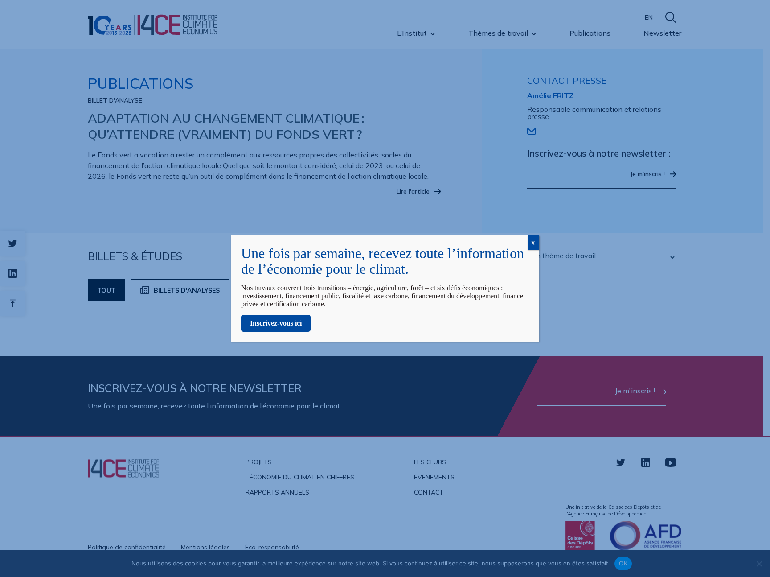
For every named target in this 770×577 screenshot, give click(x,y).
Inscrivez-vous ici (276, 323)
